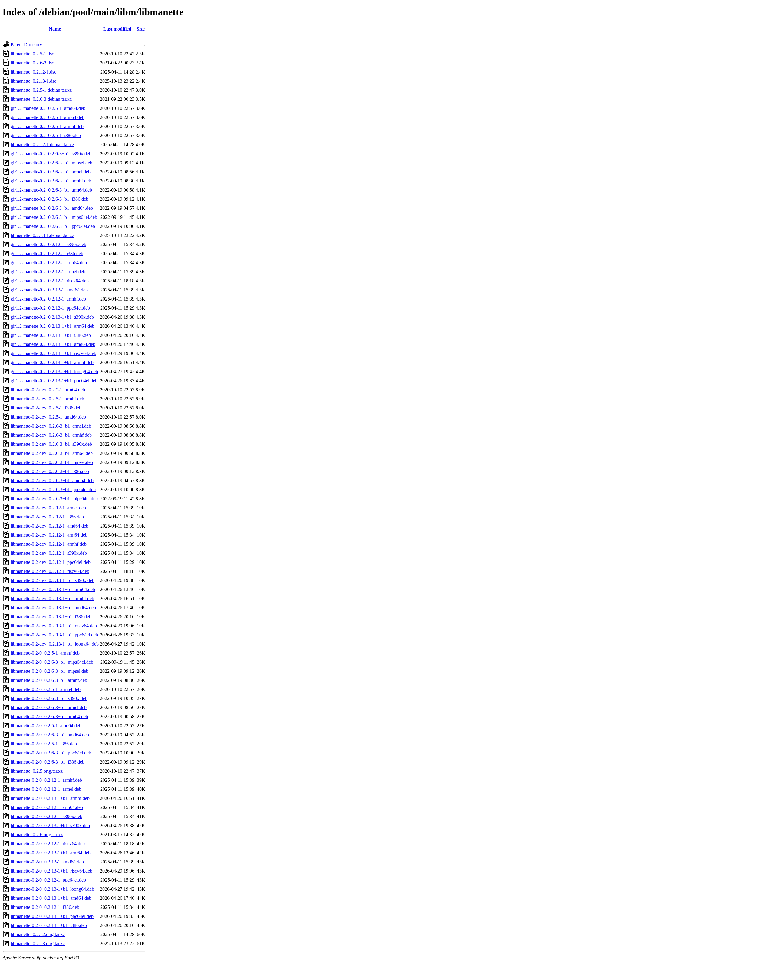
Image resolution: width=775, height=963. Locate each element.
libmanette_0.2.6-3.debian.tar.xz (41, 99)
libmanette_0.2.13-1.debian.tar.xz (42, 235)
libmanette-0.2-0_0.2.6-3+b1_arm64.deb (49, 716)
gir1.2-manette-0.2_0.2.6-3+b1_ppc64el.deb (53, 226)
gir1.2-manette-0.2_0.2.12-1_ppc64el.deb (50, 308)
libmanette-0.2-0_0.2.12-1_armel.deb (46, 789)
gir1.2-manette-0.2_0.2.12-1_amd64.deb (49, 289)
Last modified (117, 28)
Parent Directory (26, 44)
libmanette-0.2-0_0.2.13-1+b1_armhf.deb (50, 798)
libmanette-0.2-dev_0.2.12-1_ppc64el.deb (51, 562)
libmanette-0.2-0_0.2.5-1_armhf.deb (45, 653)
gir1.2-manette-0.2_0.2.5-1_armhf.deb (47, 126)
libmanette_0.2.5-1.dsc (32, 53)
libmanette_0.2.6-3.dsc (32, 62)
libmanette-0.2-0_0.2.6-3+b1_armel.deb (49, 707)
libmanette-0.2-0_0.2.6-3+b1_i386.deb (47, 761)
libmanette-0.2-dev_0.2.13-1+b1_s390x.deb (52, 580)
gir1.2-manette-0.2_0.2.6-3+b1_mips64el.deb (54, 217)
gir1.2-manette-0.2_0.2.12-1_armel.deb (48, 271)
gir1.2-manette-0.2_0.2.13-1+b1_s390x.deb (52, 317)
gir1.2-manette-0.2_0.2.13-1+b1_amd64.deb (53, 344)
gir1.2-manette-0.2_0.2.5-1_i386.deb (46, 135)
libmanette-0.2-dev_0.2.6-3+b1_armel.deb (51, 426)
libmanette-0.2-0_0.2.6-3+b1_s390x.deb (49, 698)
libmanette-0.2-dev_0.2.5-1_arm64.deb (48, 389)
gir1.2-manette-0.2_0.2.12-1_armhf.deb (48, 298)
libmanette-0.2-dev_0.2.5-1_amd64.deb (48, 416)
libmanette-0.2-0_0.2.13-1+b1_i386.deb (49, 925)
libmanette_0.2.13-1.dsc (33, 81)
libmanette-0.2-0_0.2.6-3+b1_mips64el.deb (52, 662)
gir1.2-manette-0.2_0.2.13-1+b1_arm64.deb (52, 326)
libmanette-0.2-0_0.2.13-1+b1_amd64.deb (51, 898)
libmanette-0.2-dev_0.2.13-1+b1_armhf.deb (52, 598)
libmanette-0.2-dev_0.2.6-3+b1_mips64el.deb (54, 498)
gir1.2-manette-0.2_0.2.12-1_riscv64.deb (50, 280)
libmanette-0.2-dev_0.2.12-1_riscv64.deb (50, 571)
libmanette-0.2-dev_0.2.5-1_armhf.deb (47, 398)
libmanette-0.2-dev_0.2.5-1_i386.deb (46, 407)
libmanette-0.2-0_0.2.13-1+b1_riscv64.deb (51, 870)
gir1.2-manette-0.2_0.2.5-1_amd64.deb (48, 108)
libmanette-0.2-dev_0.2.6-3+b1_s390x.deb (51, 444)
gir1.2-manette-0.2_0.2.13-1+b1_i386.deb (51, 335)
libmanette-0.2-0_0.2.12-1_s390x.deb (46, 816)
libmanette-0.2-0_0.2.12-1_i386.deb (45, 907)
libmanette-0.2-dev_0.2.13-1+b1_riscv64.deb (54, 625)
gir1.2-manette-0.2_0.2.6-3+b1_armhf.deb (51, 180)
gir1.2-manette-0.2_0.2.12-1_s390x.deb (48, 244)
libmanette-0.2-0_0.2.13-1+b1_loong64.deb (52, 889)
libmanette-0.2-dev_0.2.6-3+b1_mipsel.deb (52, 462)
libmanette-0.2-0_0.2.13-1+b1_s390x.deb (50, 825)
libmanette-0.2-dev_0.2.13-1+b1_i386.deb (51, 616)
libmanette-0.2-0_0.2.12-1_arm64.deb (47, 807)
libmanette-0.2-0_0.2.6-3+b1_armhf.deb (49, 680)
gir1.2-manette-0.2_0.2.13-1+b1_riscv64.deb (53, 353)
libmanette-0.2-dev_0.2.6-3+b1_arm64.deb (52, 453)
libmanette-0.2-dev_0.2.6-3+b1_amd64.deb (52, 480)
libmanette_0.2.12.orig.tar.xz (38, 934)
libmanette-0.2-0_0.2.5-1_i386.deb (44, 743)
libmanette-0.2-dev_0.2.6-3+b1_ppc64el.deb (53, 489)
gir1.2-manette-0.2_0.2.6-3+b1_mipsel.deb (51, 162)
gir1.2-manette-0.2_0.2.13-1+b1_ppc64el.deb (54, 380)
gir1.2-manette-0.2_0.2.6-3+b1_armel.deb (51, 171)
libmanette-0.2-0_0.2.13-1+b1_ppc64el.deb (52, 916)
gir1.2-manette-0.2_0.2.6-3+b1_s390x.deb (51, 153)
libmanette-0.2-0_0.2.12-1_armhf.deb (46, 780)
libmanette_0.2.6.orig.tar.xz (37, 834)
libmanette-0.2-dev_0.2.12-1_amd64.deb (49, 525)
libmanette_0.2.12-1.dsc (33, 71)
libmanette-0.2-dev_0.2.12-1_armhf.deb (49, 544)
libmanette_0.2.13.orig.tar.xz (38, 943)
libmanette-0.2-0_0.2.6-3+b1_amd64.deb (50, 734)
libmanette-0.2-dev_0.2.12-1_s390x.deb (49, 553)
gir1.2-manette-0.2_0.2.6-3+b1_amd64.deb (52, 208)
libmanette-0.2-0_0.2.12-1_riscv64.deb (48, 843)
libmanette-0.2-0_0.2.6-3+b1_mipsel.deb (49, 671)
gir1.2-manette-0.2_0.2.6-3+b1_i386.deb (49, 199)
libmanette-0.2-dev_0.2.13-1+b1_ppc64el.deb (54, 634)
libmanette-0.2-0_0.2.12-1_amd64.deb (47, 861)
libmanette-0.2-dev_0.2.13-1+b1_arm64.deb (53, 589)
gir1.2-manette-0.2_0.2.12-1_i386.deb (47, 253)
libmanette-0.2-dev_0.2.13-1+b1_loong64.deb (55, 643)
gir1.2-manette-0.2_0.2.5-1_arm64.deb (47, 117)
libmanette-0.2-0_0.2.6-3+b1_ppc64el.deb (51, 752)
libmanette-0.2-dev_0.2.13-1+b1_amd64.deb (53, 607)
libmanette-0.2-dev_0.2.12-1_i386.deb (47, 516)
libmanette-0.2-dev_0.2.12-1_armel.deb (48, 507)
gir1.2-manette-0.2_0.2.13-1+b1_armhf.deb (52, 362)
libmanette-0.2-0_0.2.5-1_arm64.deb (46, 689)
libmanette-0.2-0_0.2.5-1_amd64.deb (46, 725)
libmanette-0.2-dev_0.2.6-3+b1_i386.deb (50, 471)
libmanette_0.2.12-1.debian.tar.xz (42, 144)
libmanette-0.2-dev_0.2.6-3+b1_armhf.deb (51, 435)
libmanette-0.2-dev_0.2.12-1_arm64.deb (49, 534)
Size (141, 28)
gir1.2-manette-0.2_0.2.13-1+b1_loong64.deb (54, 371)
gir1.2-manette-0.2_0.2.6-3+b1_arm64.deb (51, 189)
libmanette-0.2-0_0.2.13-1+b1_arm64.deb (51, 852)
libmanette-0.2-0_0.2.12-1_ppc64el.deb (48, 879)
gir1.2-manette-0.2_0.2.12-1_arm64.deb (49, 262)
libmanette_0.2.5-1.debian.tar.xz (41, 90)
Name (55, 28)
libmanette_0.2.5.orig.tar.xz (37, 771)
